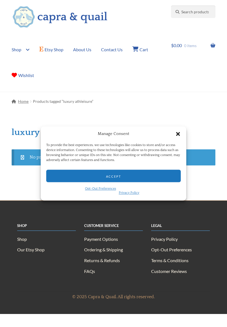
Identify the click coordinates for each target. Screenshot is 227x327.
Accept (113, 175)
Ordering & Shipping (103, 249)
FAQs (89, 271)
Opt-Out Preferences (100, 189)
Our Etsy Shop (31, 249)
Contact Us (112, 49)
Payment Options (101, 239)
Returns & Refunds (102, 260)
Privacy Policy (129, 193)
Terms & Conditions (170, 260)
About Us (82, 49)
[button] (178, 134)
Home (23, 101)
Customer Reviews (169, 271)
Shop (16, 49)
